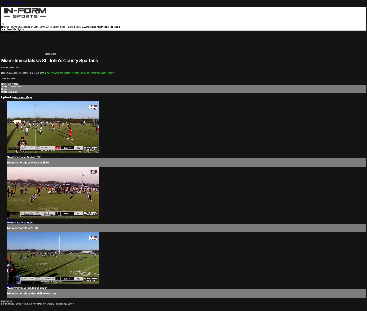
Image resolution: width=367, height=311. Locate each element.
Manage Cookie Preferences (53, 304)
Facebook (6, 84)
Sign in (117, 27)
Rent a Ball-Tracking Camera (69, 27)
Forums (13, 27)
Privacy (25, 304)
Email (16, 84)
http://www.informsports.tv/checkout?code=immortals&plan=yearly (79, 73)
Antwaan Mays (8, 67)
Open (53, 54)
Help (11, 304)
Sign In (20, 29)
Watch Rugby (91, 27)
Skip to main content (11, 2)
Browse (5, 27)
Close (48, 54)
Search (21, 27)
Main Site (49, 27)
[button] (3, 24)
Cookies (33, 304)
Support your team (34, 27)
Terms (17, 304)
